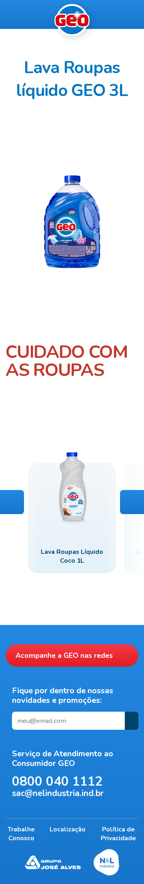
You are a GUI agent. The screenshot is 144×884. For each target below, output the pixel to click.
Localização (68, 829)
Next (132, 502)
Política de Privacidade (118, 834)
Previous (12, 502)
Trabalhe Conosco (21, 834)
